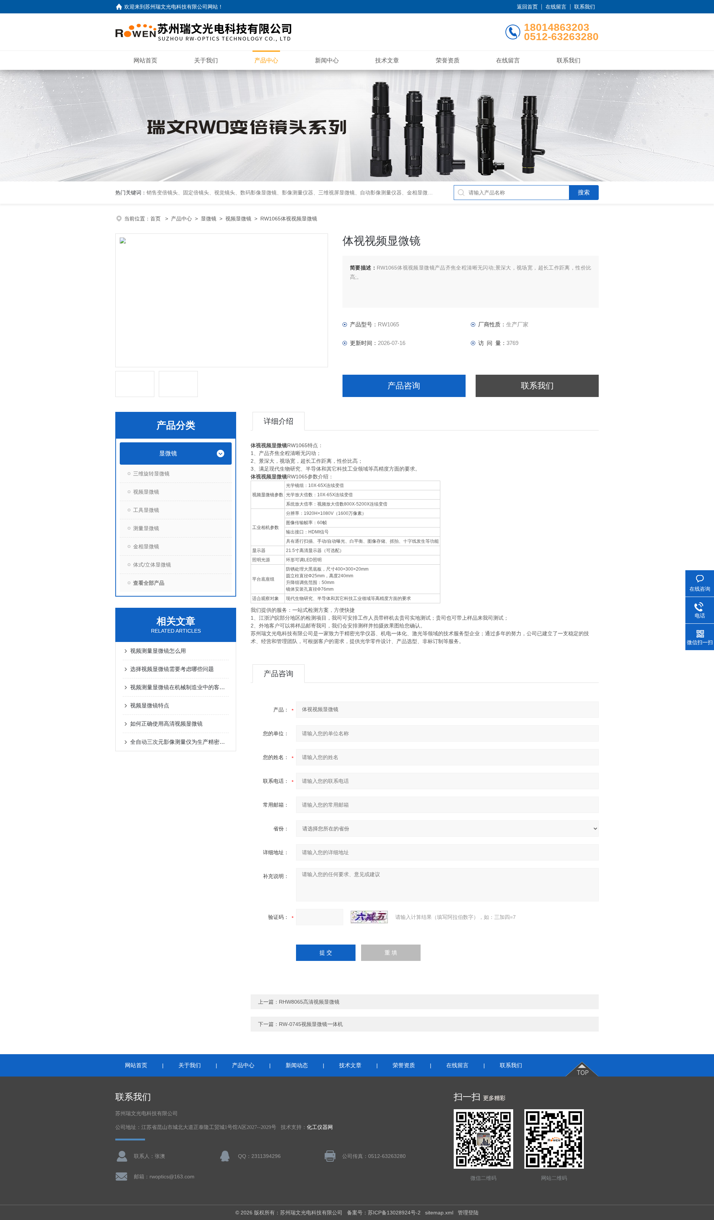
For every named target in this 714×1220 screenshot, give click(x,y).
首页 (156, 219)
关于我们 (206, 60)
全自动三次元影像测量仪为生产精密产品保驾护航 (179, 742)
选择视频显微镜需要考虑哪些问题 (172, 669)
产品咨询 (403, 385)
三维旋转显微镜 (151, 474)
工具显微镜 (146, 510)
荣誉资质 (448, 60)
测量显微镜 (146, 528)
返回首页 (527, 7)
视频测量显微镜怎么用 (158, 651)
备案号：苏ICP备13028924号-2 (384, 1213)
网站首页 (145, 60)
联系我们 (584, 7)
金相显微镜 (146, 546)
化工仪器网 (320, 1127)
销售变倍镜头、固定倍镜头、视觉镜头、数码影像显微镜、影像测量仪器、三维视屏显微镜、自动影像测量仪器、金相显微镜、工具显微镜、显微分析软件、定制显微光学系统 (347, 193)
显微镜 (208, 219)
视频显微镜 (238, 219)
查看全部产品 (148, 583)
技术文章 (387, 60)
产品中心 (266, 60)
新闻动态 (297, 1065)
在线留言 (556, 7)
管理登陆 (468, 1213)
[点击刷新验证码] (369, 917)
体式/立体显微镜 (152, 565)
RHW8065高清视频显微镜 (309, 1002)
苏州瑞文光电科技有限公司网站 (181, 7)
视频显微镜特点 (149, 705)
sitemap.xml (439, 1213)
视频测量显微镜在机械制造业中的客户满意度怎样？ (179, 687)
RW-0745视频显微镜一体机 (311, 1024)
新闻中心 (327, 60)
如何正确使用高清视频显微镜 (166, 723)
